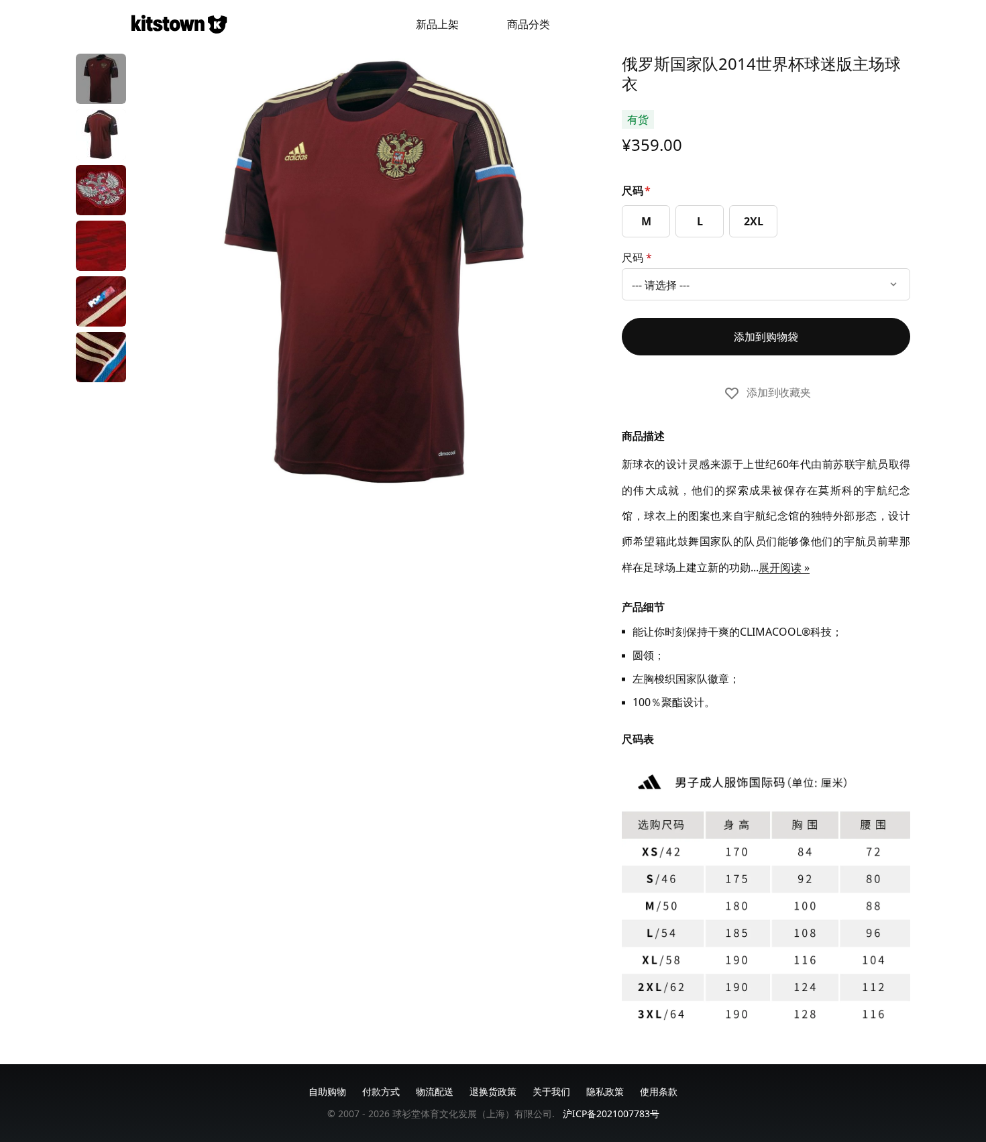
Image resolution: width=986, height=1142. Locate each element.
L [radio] (700, 221)
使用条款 (658, 1091)
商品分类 (528, 24)
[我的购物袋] (840, 24)
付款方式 (381, 1091)
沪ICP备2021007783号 (611, 1113)
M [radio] (646, 221)
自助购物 (327, 1091)
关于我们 (551, 1091)
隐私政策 (605, 1091)
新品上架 (437, 24)
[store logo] (179, 24)
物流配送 (434, 1091)
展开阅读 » (784, 567)
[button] (101, 79)
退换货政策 (493, 1091)
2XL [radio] (753, 221)
